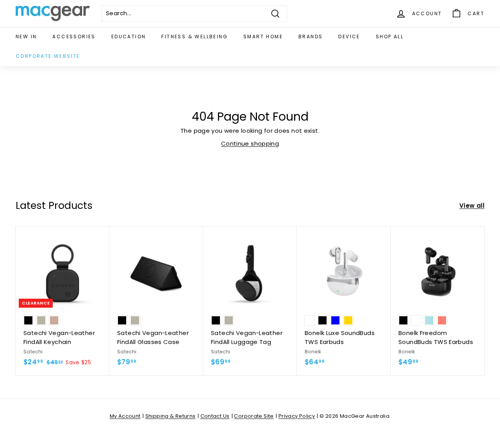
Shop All (390, 36)
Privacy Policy (297, 416)
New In (26, 36)
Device (349, 36)
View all (471, 205)
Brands (310, 36)
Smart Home (263, 36)
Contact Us (215, 416)
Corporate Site (253, 416)
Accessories (73, 36)
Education (128, 36)
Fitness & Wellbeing (194, 36)
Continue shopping (250, 143)
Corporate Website (48, 56)
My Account (125, 416)
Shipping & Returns (170, 416)
